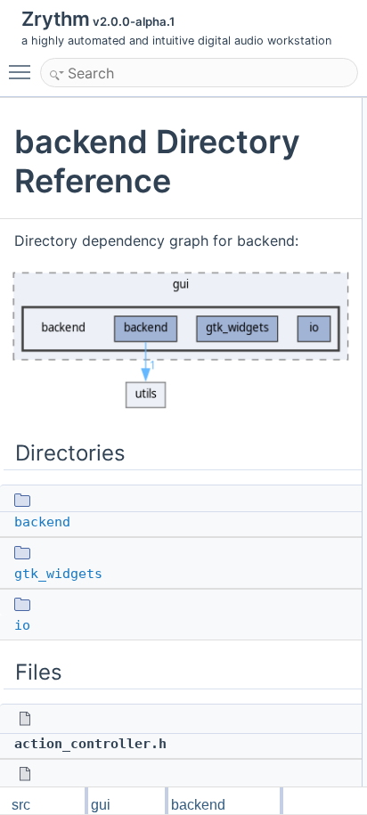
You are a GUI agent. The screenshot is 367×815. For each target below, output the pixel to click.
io (22, 625)
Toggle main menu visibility (23, 71)
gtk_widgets (58, 574)
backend (42, 522)
